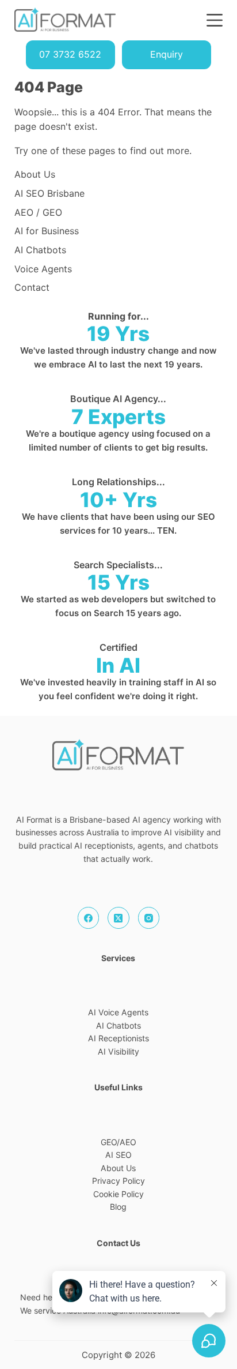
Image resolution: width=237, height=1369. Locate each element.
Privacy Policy (118, 1181)
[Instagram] (149, 918)
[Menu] (215, 20)
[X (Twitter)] (118, 918)
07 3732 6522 (70, 54)
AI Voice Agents (118, 1012)
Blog (118, 1207)
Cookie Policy (118, 1194)
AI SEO (118, 1155)
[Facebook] (89, 918)
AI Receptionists (118, 1038)
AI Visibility (118, 1051)
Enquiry (166, 54)
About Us (118, 1168)
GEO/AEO (118, 1142)
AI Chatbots (118, 1025)
